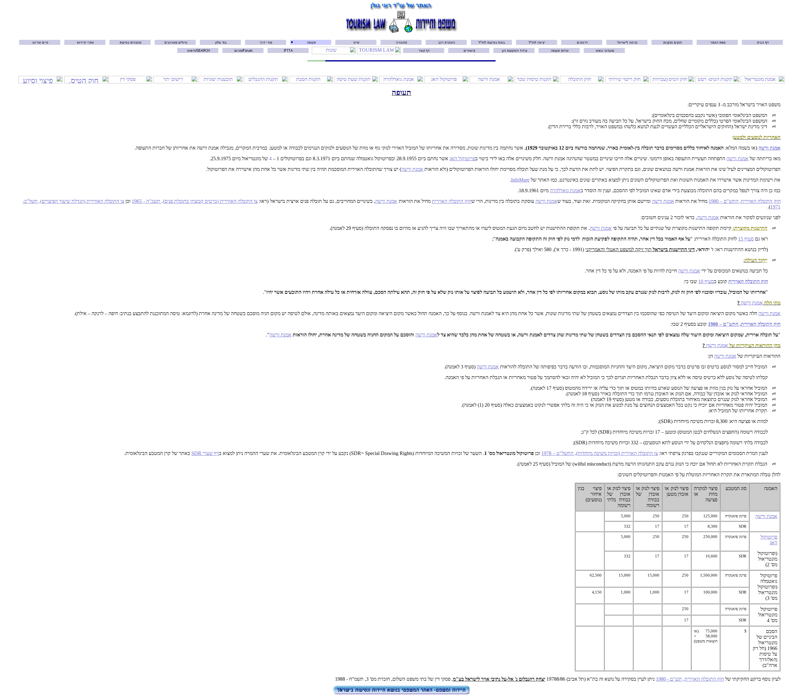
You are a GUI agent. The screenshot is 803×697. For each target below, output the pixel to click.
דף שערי (205, 453)
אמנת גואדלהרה (565, 190)
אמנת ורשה (769, 147)
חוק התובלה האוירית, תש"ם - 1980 (690, 679)
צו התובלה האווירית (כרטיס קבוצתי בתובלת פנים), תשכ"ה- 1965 (195, 201)
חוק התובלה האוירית (451, 201)
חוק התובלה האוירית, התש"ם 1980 (745, 201)
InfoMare (520, 179)
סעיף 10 (706, 281)
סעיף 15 (746, 238)
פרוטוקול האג (462, 158)
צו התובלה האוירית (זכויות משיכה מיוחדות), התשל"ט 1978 (599, 453)
